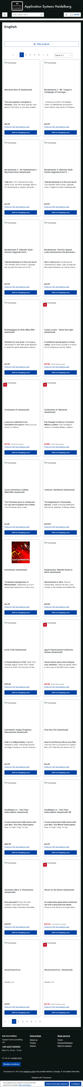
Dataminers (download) (15, 570)
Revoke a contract (11, 1064)
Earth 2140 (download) (15, 650)
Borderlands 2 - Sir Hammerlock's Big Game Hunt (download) (20, 171)
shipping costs (29, 1071)
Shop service (63, 1036)
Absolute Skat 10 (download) (18, 90)
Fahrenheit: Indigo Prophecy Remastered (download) (17, 731)
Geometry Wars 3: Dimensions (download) (18, 891)
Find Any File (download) (56, 730)
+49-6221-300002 (11, 1047)
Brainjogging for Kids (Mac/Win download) (19, 331)
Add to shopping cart (21, 132)
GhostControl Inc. (12, 970)
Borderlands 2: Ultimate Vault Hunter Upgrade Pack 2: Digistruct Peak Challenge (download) (58, 171)
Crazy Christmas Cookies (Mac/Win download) (16, 491)
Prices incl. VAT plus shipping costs (16, 127)
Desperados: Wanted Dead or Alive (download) (58, 571)
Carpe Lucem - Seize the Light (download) (58, 331)
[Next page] (43, 54)
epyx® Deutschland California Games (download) (58, 651)
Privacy (33, 1043)
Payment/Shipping (65, 1043)
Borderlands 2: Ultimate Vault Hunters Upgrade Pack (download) (18, 251)
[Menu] (4, 14)
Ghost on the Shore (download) (59, 890)
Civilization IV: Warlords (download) (55, 411)
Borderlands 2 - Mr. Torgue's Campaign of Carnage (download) (58, 91)
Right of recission (64, 1046)
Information (35, 1036)
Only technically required (57, 1084)
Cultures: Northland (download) (59, 490)
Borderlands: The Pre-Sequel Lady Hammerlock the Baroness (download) (59, 251)
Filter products (43, 44)
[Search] (41, 14)
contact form (16, 1058)
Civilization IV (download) (16, 410)
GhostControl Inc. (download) (58, 970)
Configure (75, 1084)
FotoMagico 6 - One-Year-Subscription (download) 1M (57, 811)
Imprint (33, 1046)
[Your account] (66, 14)
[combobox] (25, 14)
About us (33, 1040)
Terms (60, 1040)
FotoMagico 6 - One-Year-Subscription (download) (16, 811)
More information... (25, 1085)
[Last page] (47, 54)
